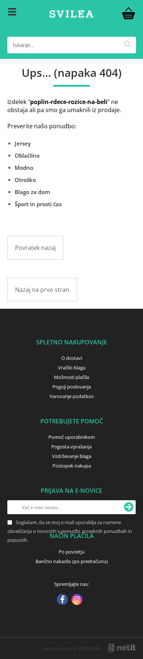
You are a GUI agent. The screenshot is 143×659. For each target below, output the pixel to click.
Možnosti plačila (71, 377)
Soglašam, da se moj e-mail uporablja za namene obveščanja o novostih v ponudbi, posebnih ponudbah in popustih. (69, 531)
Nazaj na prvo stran (42, 290)
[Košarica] (128, 13)
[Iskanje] (128, 45)
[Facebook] (62, 600)
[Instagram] (77, 600)
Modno (24, 167)
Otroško (25, 179)
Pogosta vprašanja (71, 446)
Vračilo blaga (71, 367)
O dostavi (71, 358)
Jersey (23, 143)
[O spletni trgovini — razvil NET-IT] (122, 648)
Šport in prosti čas (38, 204)
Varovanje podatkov (72, 396)
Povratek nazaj (35, 248)
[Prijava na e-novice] (129, 507)
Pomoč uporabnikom (71, 437)
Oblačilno (27, 155)
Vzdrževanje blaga (71, 456)
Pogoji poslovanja (71, 386)
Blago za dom (32, 192)
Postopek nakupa (71, 465)
